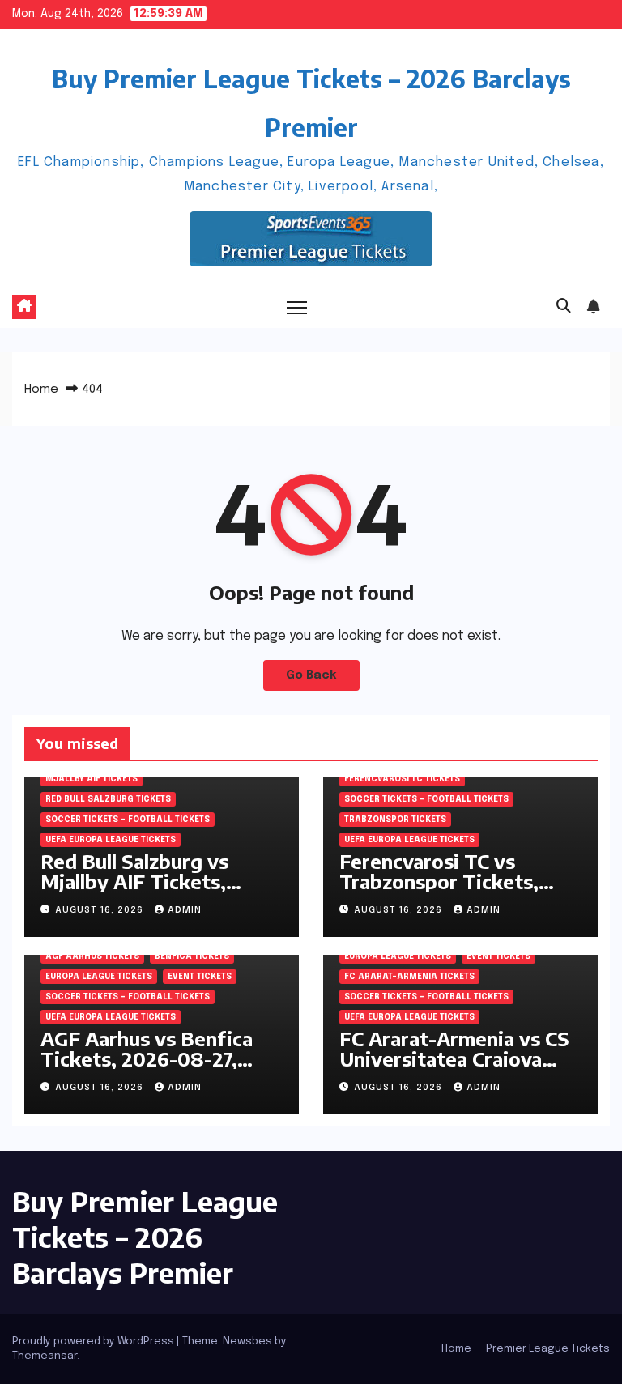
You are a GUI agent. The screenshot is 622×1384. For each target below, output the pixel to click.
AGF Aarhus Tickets (92, 956)
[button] (563, 307)
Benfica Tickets (192, 956)
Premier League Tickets (548, 1349)
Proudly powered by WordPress (94, 1341)
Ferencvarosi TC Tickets (402, 779)
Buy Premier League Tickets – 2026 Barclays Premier (145, 1236)
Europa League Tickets (98, 977)
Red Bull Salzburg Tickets (108, 799)
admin (185, 910)
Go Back (311, 675)
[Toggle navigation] (297, 307)
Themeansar (44, 1356)
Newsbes (247, 1341)
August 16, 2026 (101, 910)
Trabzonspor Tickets (395, 819)
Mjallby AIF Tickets (91, 779)
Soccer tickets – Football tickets (127, 819)
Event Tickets (200, 977)
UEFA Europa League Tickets (110, 840)
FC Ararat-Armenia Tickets (409, 977)
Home (41, 389)
